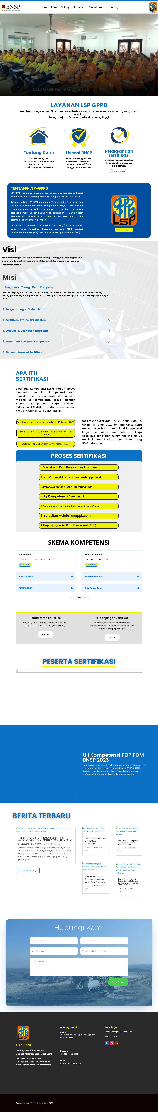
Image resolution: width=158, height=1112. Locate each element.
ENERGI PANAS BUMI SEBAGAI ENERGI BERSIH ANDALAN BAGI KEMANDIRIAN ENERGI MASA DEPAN (45, 839)
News (45, 844)
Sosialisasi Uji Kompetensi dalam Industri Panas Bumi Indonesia (128, 842)
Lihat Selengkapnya (119, 171)
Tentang (113, 7)
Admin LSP (25, 844)
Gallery (65, 7)
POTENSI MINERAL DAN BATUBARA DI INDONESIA (95, 841)
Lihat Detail (25, 564)
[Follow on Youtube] (116, 1043)
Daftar (45, 634)
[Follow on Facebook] (107, 1043)
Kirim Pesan (118, 982)
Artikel (54, 7)
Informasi (77, 7)
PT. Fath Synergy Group (39, 1103)
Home (44, 7)
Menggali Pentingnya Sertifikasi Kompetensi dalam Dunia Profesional (95, 879)
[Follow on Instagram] (112, 1043)
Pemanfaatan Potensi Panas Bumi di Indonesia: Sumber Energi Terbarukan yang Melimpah (128, 882)
